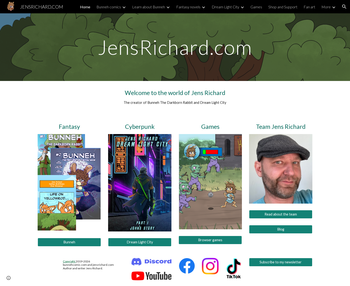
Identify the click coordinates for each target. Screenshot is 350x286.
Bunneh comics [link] (108, 7)
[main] (175, 47)
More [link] (326, 7)
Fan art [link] (309, 7)
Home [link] (85, 7)
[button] (344, 6)
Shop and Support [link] (282, 7)
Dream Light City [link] (225, 7)
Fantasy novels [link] (188, 7)
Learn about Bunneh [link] (148, 7)
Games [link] (256, 7)
